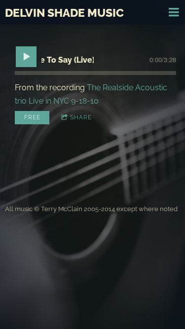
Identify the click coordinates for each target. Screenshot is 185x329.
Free (32, 117)
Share (81, 117)
